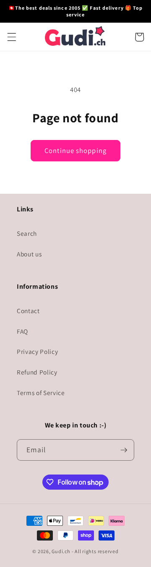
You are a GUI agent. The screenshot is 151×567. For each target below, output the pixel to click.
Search (27, 233)
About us (29, 254)
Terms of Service (41, 392)
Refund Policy (37, 372)
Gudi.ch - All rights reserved (85, 551)
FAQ (22, 331)
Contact (28, 310)
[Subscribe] (124, 450)
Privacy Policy (37, 351)
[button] (11, 37)
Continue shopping (75, 150)
